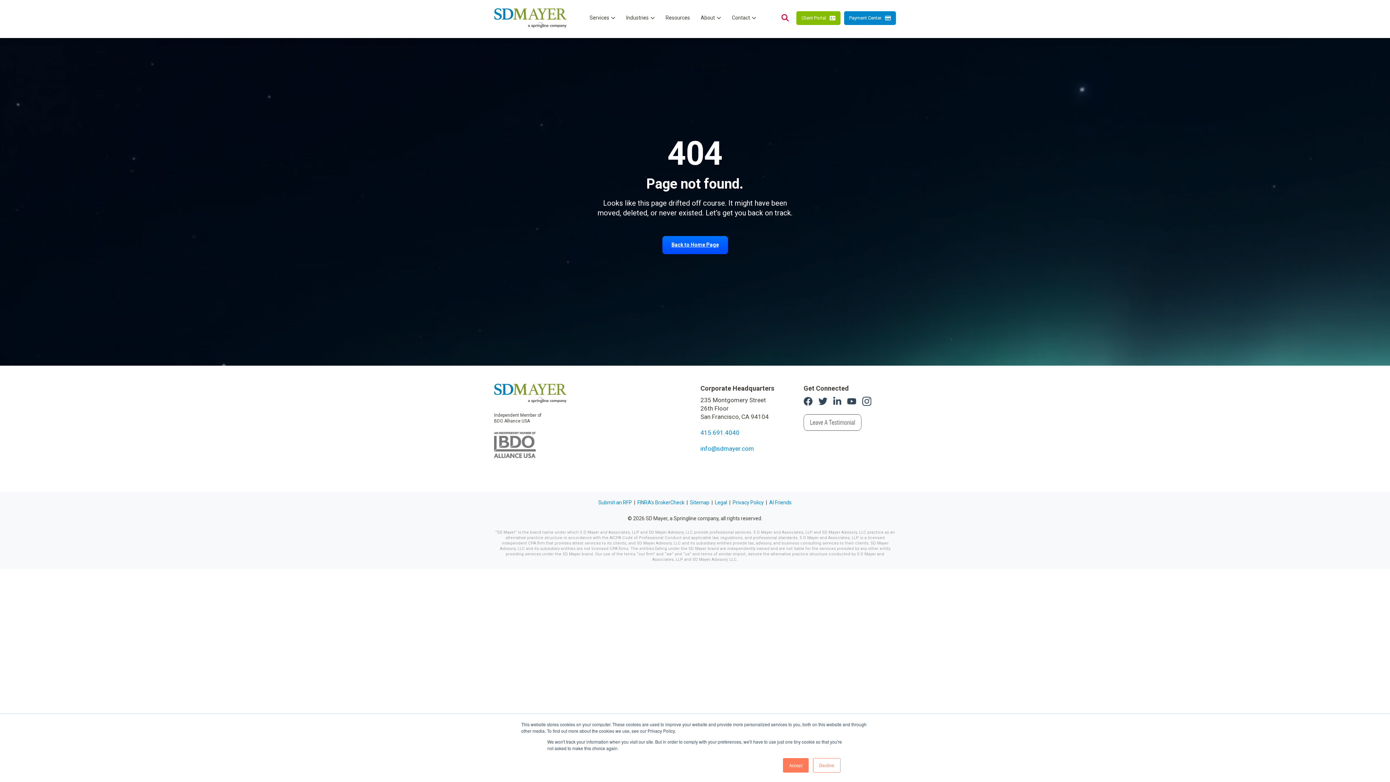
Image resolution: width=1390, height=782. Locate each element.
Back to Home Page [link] (695, 245)
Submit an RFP (615, 502)
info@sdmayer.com (727, 448)
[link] (530, 392)
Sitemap (699, 502)
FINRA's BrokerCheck (661, 502)
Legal (721, 502)
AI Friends (780, 502)
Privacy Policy (748, 502)
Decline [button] (826, 765)
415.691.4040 (720, 432)
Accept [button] (796, 765)
